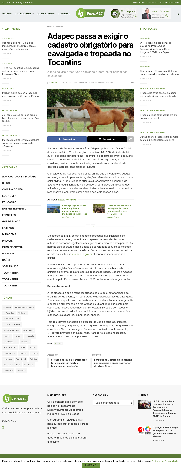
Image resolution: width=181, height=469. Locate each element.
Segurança (8, 89)
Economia (9, 195)
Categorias (23, 13)
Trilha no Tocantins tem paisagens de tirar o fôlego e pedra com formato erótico (20, 71)
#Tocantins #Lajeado (24, 307)
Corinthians (28, 330)
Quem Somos (139, 2)
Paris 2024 (21, 359)
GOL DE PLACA (11, 221)
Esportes (9, 215)
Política (8, 253)
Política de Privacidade (169, 2)
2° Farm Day (9, 313)
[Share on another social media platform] (130, 139)
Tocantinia (10, 272)
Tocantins (59, 27)
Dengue (18, 336)
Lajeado (8, 227)
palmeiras (8, 359)
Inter (23, 347)
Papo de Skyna (12, 247)
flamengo (25, 342)
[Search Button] (178, 13)
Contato (64, 13)
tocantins (21, 371)
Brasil (6, 183)
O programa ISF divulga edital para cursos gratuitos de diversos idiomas (67, 423)
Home (49, 27)
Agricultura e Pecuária (19, 176)
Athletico (22, 313)
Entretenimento (11, 111)
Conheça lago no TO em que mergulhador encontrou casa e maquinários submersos (19, 46)
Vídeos (7, 13)
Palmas (7, 240)
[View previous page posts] (88, 226)
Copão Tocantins (11, 330)
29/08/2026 (68, 217)
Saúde (6, 260)
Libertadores (9, 353)
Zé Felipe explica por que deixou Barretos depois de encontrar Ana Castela (20, 118)
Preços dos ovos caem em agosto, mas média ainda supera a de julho (67, 437)
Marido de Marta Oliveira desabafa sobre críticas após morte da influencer (20, 143)
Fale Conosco (152, 2)
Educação (9, 202)
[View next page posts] (93, 226)
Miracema (9, 234)
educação (29, 336)
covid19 (7, 336)
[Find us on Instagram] (3, 2)
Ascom (54, 82)
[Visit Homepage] (90, 13)
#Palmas (7, 307)
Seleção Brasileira (12, 365)
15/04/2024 (68, 82)
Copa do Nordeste (12, 324)
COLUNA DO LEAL (13, 189)
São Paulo (28, 365)
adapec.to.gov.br (82, 254)
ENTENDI (91, 465)
